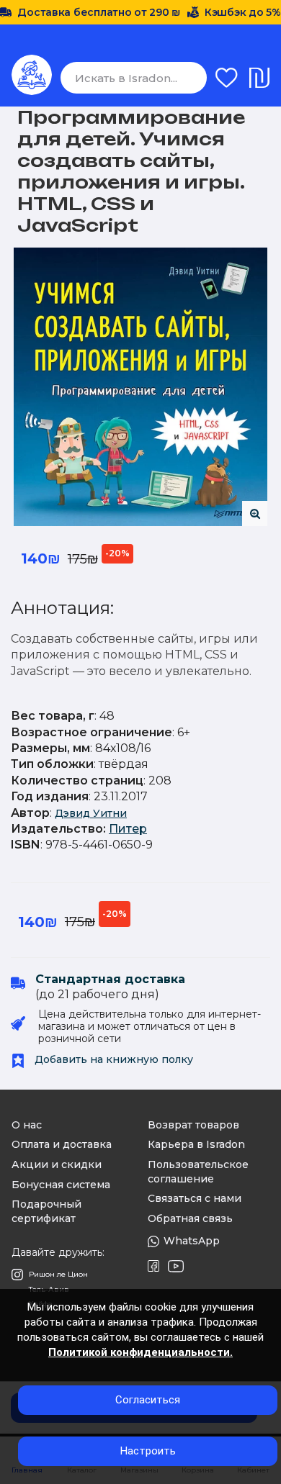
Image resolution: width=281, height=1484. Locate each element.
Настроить (148, 1450)
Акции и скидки (57, 1164)
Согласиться (147, 1399)
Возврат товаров (193, 1124)
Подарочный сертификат (46, 1211)
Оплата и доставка (62, 1144)
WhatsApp (192, 1240)
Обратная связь (190, 1218)
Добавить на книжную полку (112, 1059)
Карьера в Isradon (196, 1144)
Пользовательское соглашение (198, 1171)
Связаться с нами (194, 1198)
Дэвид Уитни (91, 813)
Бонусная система (61, 1184)
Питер (128, 829)
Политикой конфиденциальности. (140, 1352)
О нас (27, 1124)
